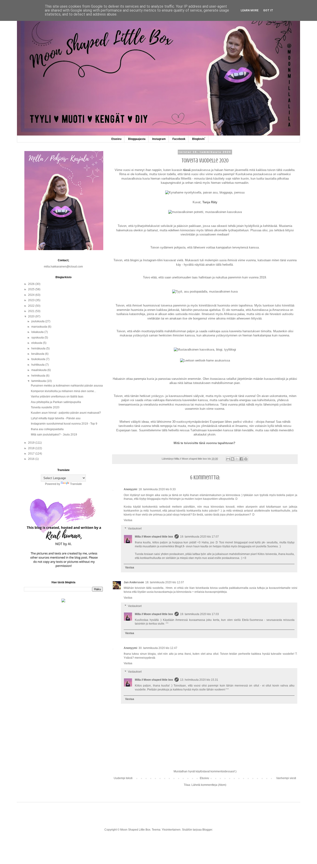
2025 (31, 289)
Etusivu (116, 139)
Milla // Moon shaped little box (154, 536)
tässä (187, 170)
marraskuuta (39, 326)
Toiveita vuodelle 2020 (45, 407)
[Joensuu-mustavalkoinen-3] (205, 360)
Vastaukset (135, 528)
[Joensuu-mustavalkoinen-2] (205, 291)
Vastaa (128, 520)
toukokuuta (38, 359)
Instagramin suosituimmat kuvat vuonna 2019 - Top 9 (64, 423)
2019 (31, 442)
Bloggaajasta (137, 139)
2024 (31, 295)
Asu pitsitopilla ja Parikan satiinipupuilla (56, 402)
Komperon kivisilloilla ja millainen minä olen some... (63, 391)
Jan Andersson (134, 582)
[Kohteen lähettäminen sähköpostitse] (228, 459)
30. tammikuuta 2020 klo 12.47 (158, 648)
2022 (31, 305)
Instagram (159, 139)
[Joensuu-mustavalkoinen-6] (205, 349)
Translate (76, 484)
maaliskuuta (39, 370)
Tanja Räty (209, 202)
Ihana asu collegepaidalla (47, 429)
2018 (31, 448)
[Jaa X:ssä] (237, 459)
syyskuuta (38, 337)
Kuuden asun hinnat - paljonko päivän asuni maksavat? (66, 412)
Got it (268, 10)
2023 (31, 300)
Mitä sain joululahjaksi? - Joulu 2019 (54, 434)
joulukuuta (38, 321)
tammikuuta (39, 381)
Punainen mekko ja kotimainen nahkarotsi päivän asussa (67, 385)
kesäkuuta (38, 353)
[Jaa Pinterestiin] (245, 459)
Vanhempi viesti (286, 778)
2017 (31, 453)
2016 (31, 459)
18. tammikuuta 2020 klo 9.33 (157, 489)
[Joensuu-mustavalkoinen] (205, 212)
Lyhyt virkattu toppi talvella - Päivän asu (56, 418)
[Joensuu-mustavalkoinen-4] (205, 192)
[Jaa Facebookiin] (241, 459)
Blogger (207, 829)
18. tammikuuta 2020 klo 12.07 (164, 582)
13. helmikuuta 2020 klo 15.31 (199, 679)
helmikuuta (38, 375)
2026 (31, 284)
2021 (31, 311)
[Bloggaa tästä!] (232, 459)
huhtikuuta (38, 364)
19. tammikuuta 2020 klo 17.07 (199, 536)
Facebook (178, 139)
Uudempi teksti (123, 778)
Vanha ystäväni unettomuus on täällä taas (57, 396)
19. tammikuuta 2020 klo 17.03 (199, 614)
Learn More (250, 10)
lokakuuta (37, 332)
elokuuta (37, 343)
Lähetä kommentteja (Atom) (208, 785)
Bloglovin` (198, 139)
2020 (31, 316)
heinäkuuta (38, 348)
